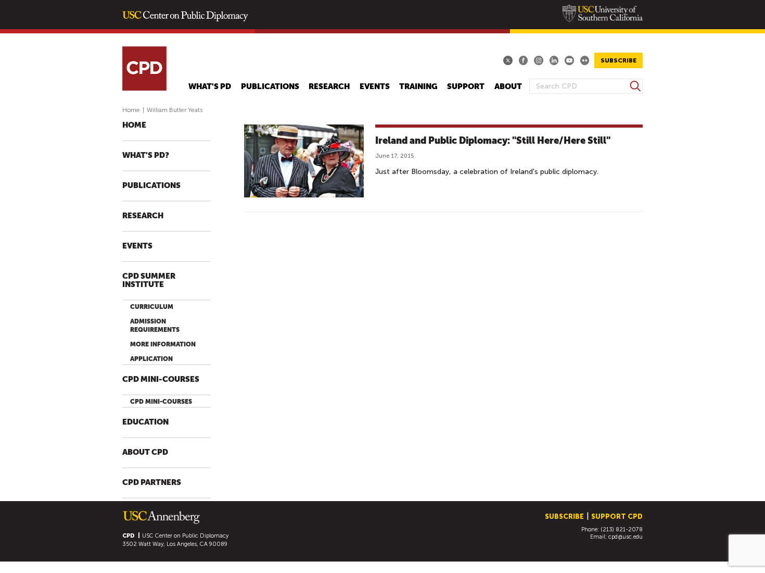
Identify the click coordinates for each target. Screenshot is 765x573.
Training (418, 86)
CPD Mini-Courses (160, 379)
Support (465, 86)
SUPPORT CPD (617, 516)
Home (131, 110)
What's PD (209, 86)
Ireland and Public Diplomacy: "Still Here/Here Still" (492, 140)
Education (145, 422)
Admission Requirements (155, 325)
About (508, 86)
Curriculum (151, 306)
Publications (270, 86)
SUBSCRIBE (618, 60)
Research (329, 86)
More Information (163, 344)
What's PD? (145, 155)
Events (375, 86)
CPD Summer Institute (148, 280)
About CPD (145, 452)
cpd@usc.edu (625, 536)
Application (151, 359)
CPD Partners (151, 482)
